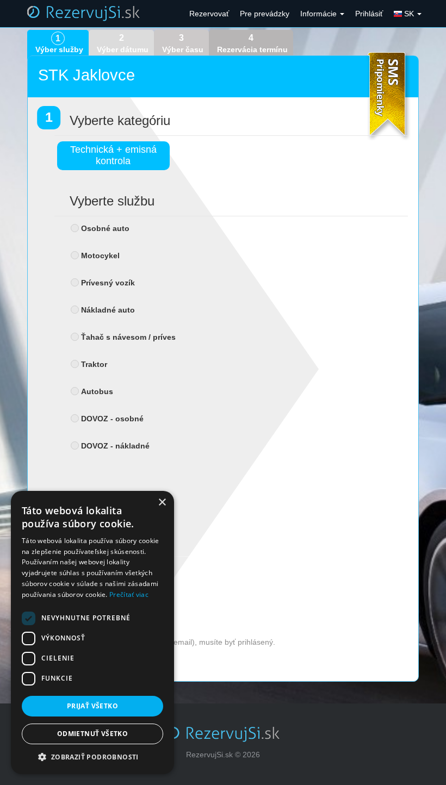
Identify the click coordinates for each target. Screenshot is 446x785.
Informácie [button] (319, 13)
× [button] (162, 503)
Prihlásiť (369, 13)
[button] (92, 757)
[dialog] (92, 632)
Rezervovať (209, 13)
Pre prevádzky (264, 13)
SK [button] (409, 13)
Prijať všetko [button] (92, 706)
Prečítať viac (128, 594)
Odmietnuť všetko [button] (92, 733)
